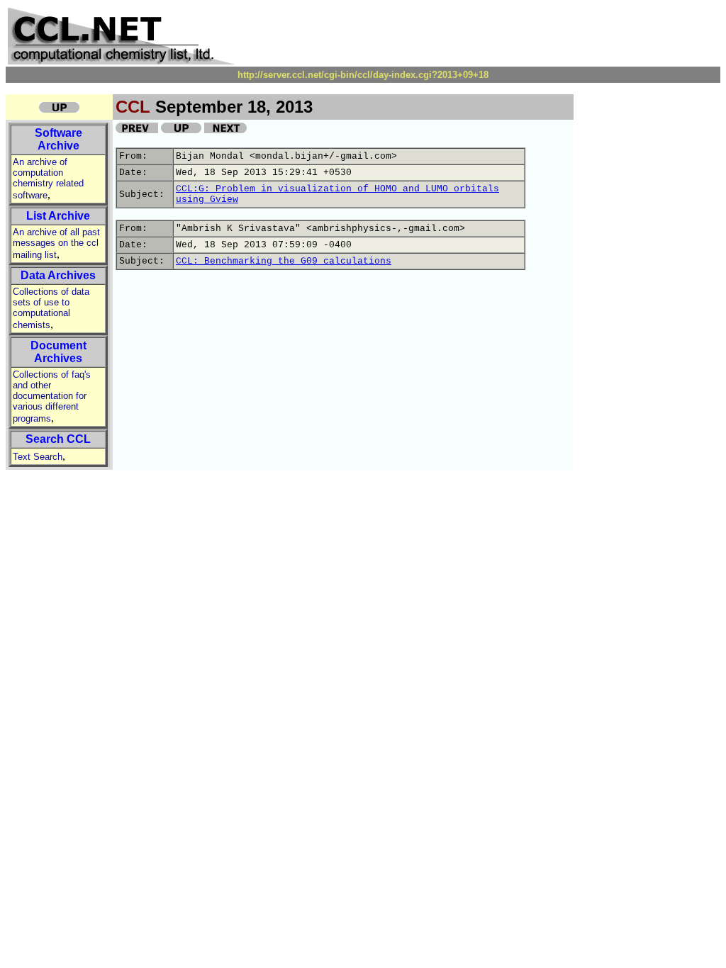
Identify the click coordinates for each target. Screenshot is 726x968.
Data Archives (58, 275)
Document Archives (58, 351)
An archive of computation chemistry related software (48, 179)
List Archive (58, 216)
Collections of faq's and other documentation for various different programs (52, 396)
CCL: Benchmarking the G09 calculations (283, 261)
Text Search (37, 456)
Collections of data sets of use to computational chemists (51, 308)
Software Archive (58, 139)
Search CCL (58, 439)
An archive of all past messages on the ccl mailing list (56, 243)
